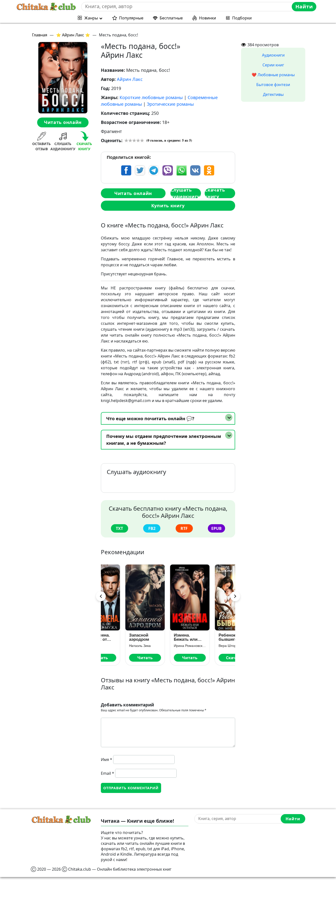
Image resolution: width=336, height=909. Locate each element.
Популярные (131, 18)
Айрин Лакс (130, 79)
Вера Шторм (207, 646)
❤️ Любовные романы (273, 74)
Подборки (242, 18)
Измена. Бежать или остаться (164, 637)
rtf (184, 528)
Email (107, 773)
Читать (123, 657)
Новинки (207, 18)
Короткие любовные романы (151, 97)
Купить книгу (168, 206)
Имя (106, 759)
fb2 (151, 528)
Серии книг (273, 65)
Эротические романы (170, 104)
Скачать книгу (215, 193)
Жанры (91, 18)
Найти (304, 6)
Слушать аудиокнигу (185, 193)
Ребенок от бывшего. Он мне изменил (210, 637)
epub (216, 528)
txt (119, 528)
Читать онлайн (63, 122)
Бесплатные (171, 18)
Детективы (273, 94)
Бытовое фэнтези (273, 84)
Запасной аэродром (117, 637)
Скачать (212, 657)
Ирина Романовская (168, 646)
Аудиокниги (273, 55)
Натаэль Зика (118, 646)
